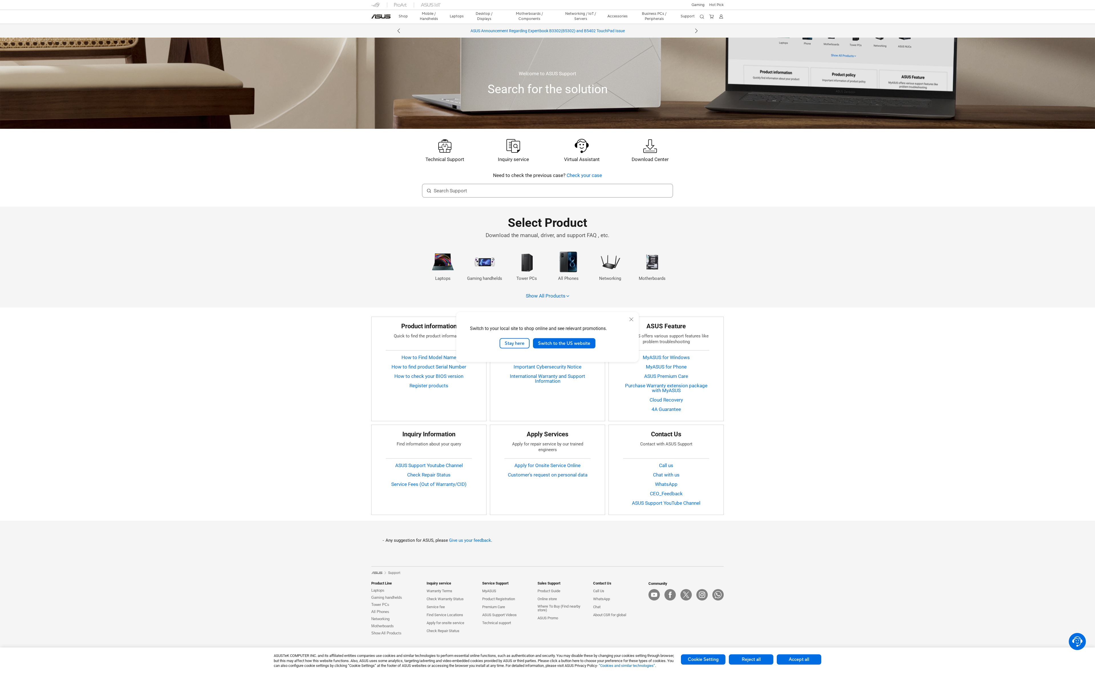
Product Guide (549, 591)
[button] (698, 5)
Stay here (514, 343)
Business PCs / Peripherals (654, 16)
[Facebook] (670, 594)
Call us (666, 465)
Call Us (598, 591)
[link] (381, 17)
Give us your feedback (470, 540)
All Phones (380, 612)
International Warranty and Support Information (547, 378)
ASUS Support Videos (499, 615)
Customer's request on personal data (547, 475)
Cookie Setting (703, 659)
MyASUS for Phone (666, 367)
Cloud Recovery (666, 400)
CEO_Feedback (666, 493)
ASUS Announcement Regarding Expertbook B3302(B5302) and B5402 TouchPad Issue (548, 30)
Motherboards (382, 626)
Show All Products (386, 633)
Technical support (496, 623)
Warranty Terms (439, 591)
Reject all (751, 659)
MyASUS (489, 591)
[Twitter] (686, 594)
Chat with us (666, 475)
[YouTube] (654, 594)
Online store (547, 599)
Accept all (799, 659)
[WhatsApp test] (718, 594)
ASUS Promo (548, 618)
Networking (380, 619)
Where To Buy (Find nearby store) (559, 608)
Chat (597, 607)
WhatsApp (666, 484)
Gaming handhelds (386, 597)
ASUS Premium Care (666, 376)
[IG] (702, 594)
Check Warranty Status (445, 599)
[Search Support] (428, 190)
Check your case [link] (584, 175)
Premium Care (493, 607)
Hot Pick (716, 5)
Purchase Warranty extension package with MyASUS (666, 388)
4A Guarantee (666, 409)
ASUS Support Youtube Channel (429, 465)
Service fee (436, 607)
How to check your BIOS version (428, 376)
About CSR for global (609, 615)
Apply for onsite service (445, 623)
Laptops (377, 590)
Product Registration (498, 599)
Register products (428, 385)
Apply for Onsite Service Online (547, 465)
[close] (631, 319)
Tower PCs (380, 604)
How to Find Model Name (429, 357)
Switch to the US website (564, 343)
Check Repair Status (429, 475)
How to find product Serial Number (429, 367)
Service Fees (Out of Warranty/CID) (429, 484)
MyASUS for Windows (666, 357)
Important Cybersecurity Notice (547, 367)
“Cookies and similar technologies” (627, 665)
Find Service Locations (445, 615)
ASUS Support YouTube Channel (666, 503)
